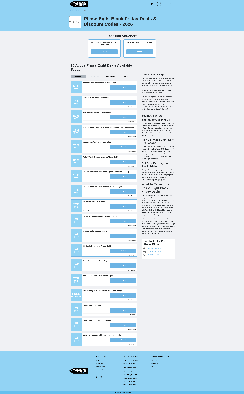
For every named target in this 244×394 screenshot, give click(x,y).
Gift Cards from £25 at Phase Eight (97, 246)
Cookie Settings (101, 373)
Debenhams (154, 363)
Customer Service (152, 255)
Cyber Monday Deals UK (130, 381)
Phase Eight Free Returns (93, 305)
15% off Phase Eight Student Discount (98, 97)
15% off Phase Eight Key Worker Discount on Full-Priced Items (108, 127)
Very (152, 370)
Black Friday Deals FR (130, 372)
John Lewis (154, 360)
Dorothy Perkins (155, 373)
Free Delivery (110, 76)
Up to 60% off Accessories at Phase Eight (99, 83)
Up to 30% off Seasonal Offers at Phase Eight (104, 43)
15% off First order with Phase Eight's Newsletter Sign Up (106, 172)
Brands (154, 4)
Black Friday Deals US (130, 378)
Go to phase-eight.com (154, 248)
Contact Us (99, 363)
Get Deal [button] (104, 51)
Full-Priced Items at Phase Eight (96, 201)
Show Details (114, 56)
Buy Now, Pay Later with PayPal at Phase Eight (102, 335)
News (172, 4)
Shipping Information (153, 251)
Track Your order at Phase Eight (95, 261)
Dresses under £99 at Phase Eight (96, 231)
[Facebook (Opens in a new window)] (96, 377)
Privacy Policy (100, 366)
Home (71, 10)
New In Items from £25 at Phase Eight (98, 276)
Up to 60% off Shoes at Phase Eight (97, 112)
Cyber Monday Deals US (130, 384)
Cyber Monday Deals (129, 363)
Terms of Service (101, 370)
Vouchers (163, 4)
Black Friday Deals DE (130, 375)
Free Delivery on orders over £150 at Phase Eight (102, 291)
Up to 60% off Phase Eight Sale (139, 42)
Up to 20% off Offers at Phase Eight (97, 142)
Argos (152, 366)
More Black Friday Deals (130, 360)
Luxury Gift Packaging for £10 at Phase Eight (101, 216)
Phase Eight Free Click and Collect (97, 320)
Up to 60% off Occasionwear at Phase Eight (100, 157)
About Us (99, 360)
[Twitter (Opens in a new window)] (101, 377)
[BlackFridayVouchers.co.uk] (78, 4)
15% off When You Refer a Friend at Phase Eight (102, 187)
